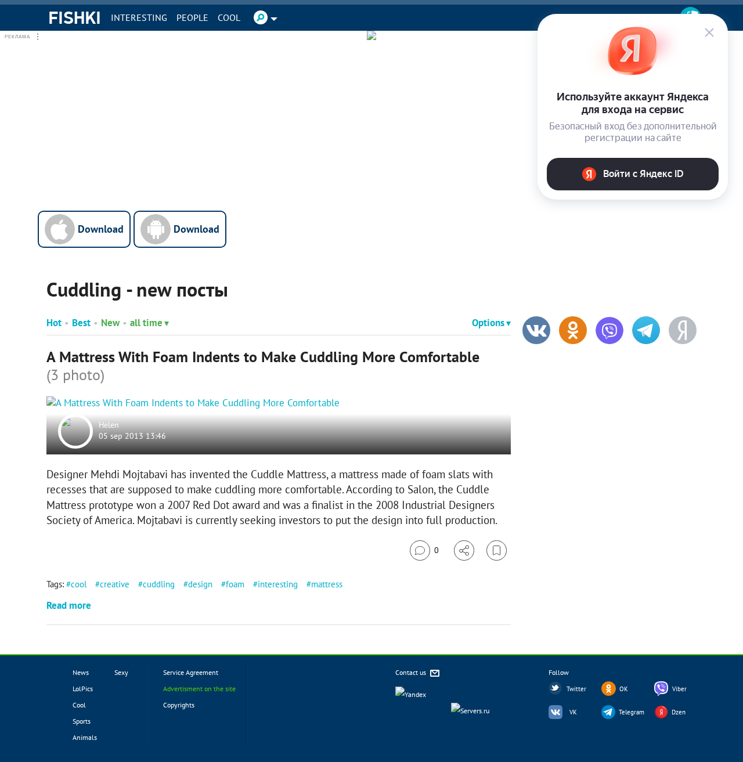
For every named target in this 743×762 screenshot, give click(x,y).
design (200, 584)
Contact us (411, 672)
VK (573, 712)
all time (146, 322)
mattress (326, 584)
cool (78, 584)
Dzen (679, 712)
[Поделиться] (464, 550)
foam (235, 584)
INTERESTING (139, 17)
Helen (109, 425)
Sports (82, 721)
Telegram (631, 712)
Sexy (121, 672)
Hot (54, 322)
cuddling (159, 584)
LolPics (83, 688)
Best (81, 322)
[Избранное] (496, 550)
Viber (679, 689)
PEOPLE (192, 17)
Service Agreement (190, 672)
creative (114, 584)
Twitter (576, 689)
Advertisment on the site (199, 688)
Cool (229, 17)
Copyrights (178, 704)
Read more (68, 605)
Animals (85, 737)
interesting (278, 584)
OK (623, 689)
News (81, 672)
